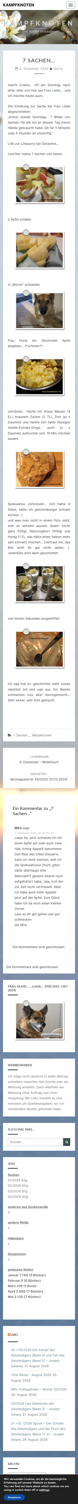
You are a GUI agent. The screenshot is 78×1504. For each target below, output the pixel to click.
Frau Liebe (52, 90)
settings (44, 1490)
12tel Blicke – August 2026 (31, 1375)
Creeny (24, 85)
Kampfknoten (18, 5)
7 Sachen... (21, 735)
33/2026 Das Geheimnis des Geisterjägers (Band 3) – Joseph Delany (35, 1408)
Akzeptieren (14, 1497)
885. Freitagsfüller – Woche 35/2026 (39, 1389)
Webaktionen (42, 735)
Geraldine (49, 144)
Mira (18, 828)
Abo (14, 1334)
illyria (58, 68)
